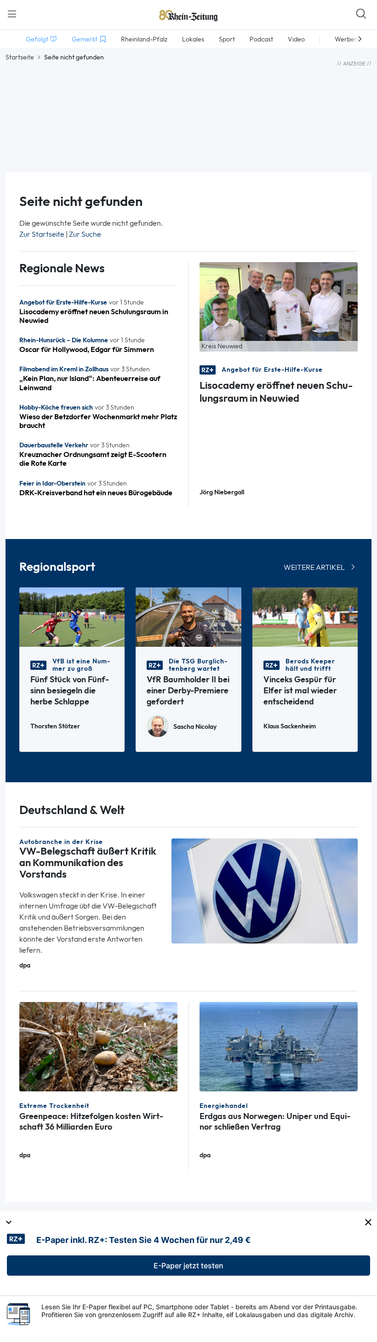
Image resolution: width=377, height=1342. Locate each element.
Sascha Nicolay (195, 726)
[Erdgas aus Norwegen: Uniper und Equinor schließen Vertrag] (279, 1046)
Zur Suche (85, 234)
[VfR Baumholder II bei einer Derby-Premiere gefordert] (188, 616)
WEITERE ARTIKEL (314, 567)
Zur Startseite (41, 234)
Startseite (20, 57)
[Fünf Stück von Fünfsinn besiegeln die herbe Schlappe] (72, 616)
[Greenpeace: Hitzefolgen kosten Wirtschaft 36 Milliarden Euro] (98, 1046)
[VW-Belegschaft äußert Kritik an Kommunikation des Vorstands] (264, 890)
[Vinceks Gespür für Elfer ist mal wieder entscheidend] (305, 616)
